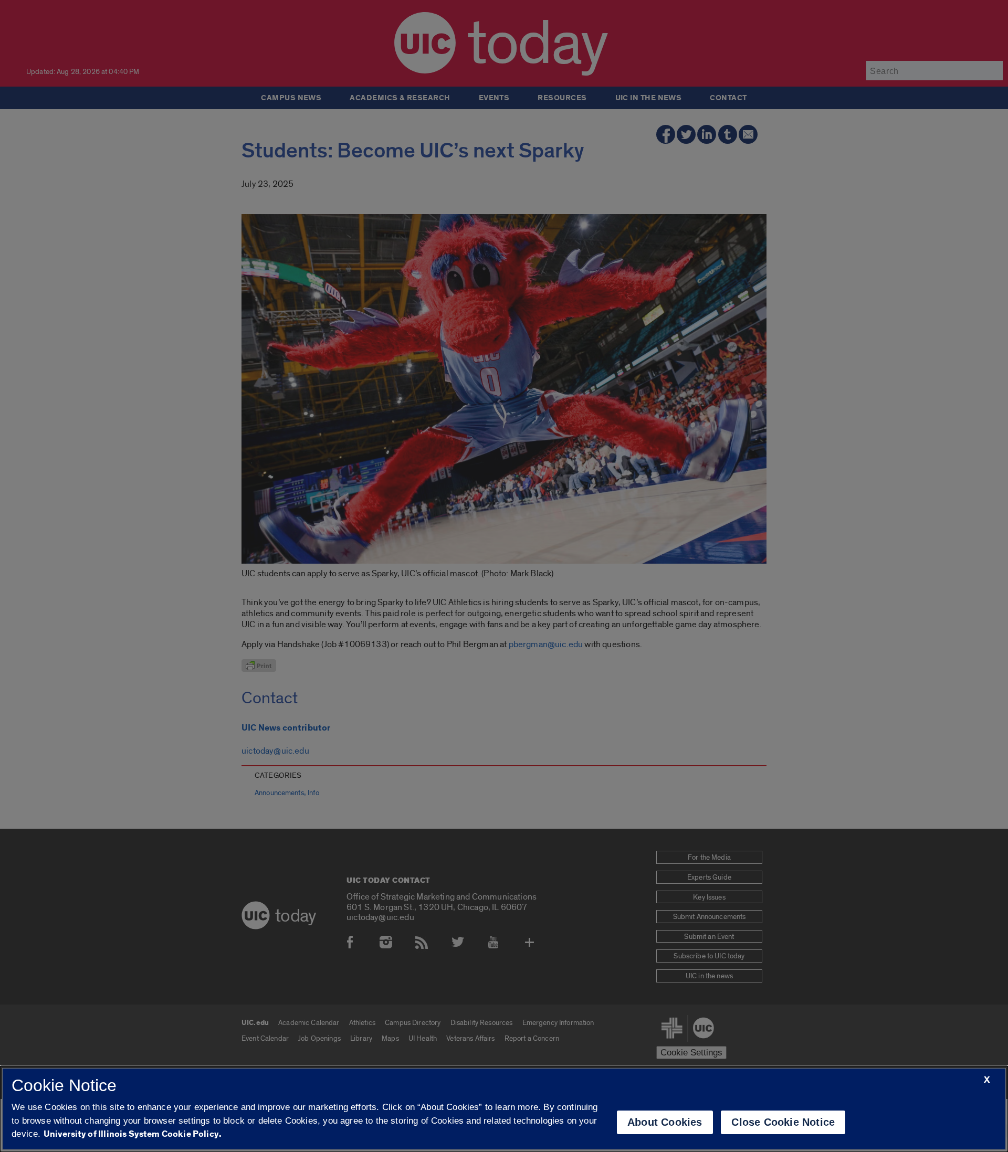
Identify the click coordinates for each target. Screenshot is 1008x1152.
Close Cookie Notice (783, 1122)
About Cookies (664, 1122)
